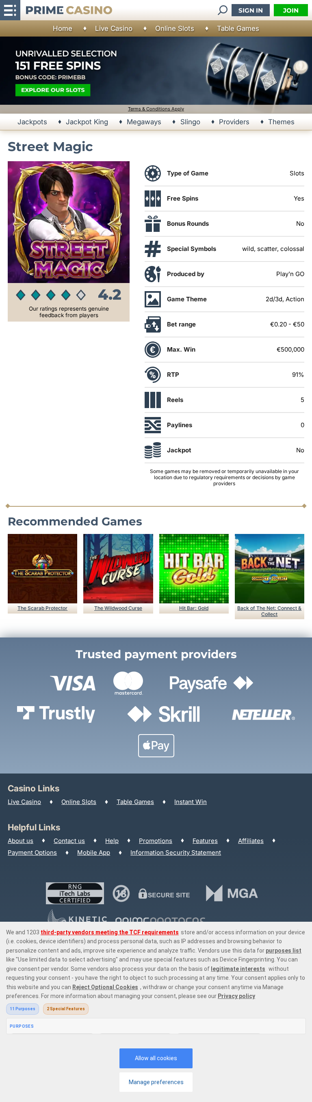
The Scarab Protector (42, 608)
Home (62, 28)
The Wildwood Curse (118, 608)
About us (20, 841)
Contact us (69, 841)
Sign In (250, 10)
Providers (234, 122)
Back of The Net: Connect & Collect (269, 611)
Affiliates (251, 841)
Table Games (238, 28)
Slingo (190, 122)
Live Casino (113, 28)
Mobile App (93, 852)
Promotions (155, 841)
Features (205, 841)
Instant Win (190, 802)
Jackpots (32, 122)
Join (291, 10)
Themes (281, 122)
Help (112, 841)
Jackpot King (87, 122)
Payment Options (32, 852)
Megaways (144, 122)
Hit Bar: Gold (193, 608)
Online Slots (174, 28)
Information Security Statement (175, 852)
